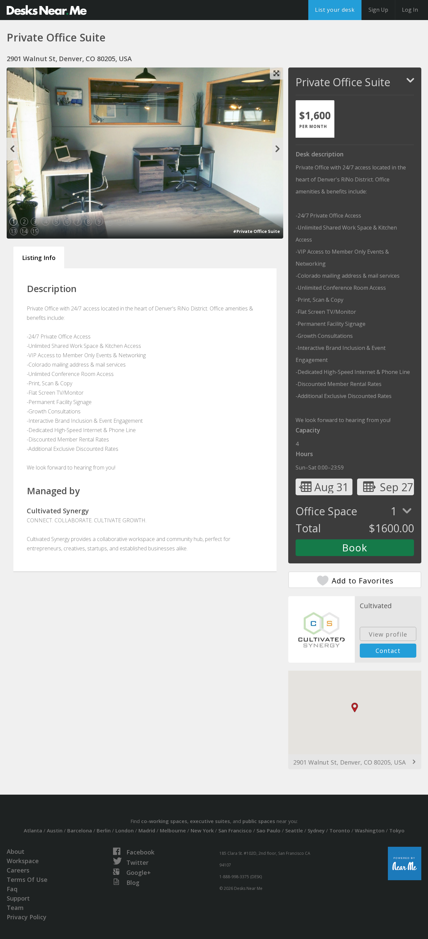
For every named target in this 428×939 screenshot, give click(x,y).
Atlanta (33, 830)
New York (202, 830)
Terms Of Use (27, 880)
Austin (55, 830)
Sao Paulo (268, 830)
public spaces (258, 821)
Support (18, 898)
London (124, 830)
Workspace (23, 861)
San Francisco (235, 830)
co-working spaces (164, 821)
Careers (18, 870)
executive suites (210, 821)
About (15, 851)
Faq (12, 889)
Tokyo (397, 830)
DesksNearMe (47, 10)
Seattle (294, 830)
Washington (370, 830)
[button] (354, 707)
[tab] (315, 119)
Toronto (339, 830)
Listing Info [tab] (39, 258)
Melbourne (173, 830)
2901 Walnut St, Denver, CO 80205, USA (349, 762)
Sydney (316, 830)
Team (15, 908)
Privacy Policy (26, 917)
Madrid (146, 830)
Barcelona (79, 830)
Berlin (104, 830)
